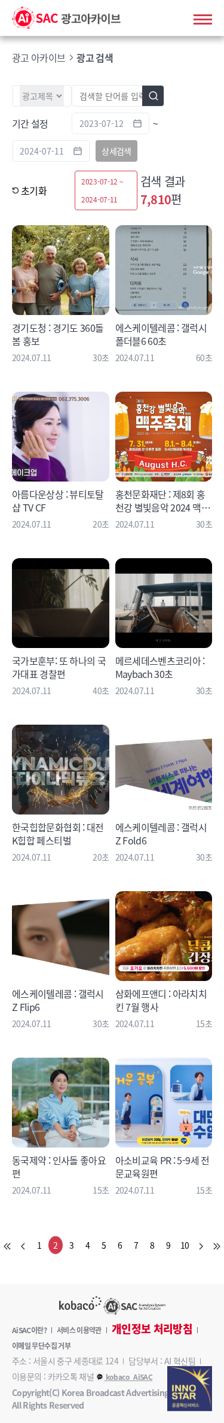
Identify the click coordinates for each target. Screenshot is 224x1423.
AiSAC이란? (29, 1330)
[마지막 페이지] (217, 1245)
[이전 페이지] (23, 1245)
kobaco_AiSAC (128, 1377)
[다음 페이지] (201, 1245)
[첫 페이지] (7, 1245)
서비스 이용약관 (79, 1330)
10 (184, 1245)
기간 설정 (30, 123)
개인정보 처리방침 (152, 1329)
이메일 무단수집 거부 (41, 1346)
